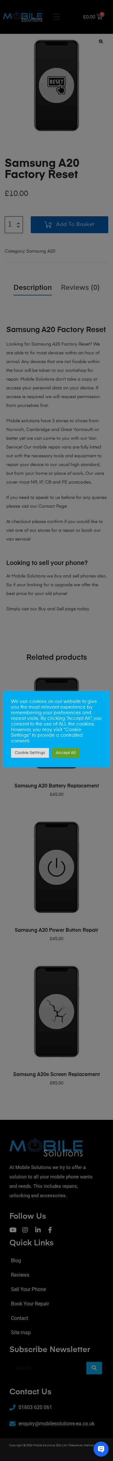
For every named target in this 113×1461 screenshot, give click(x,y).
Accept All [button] (66, 753)
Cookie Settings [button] (30, 753)
